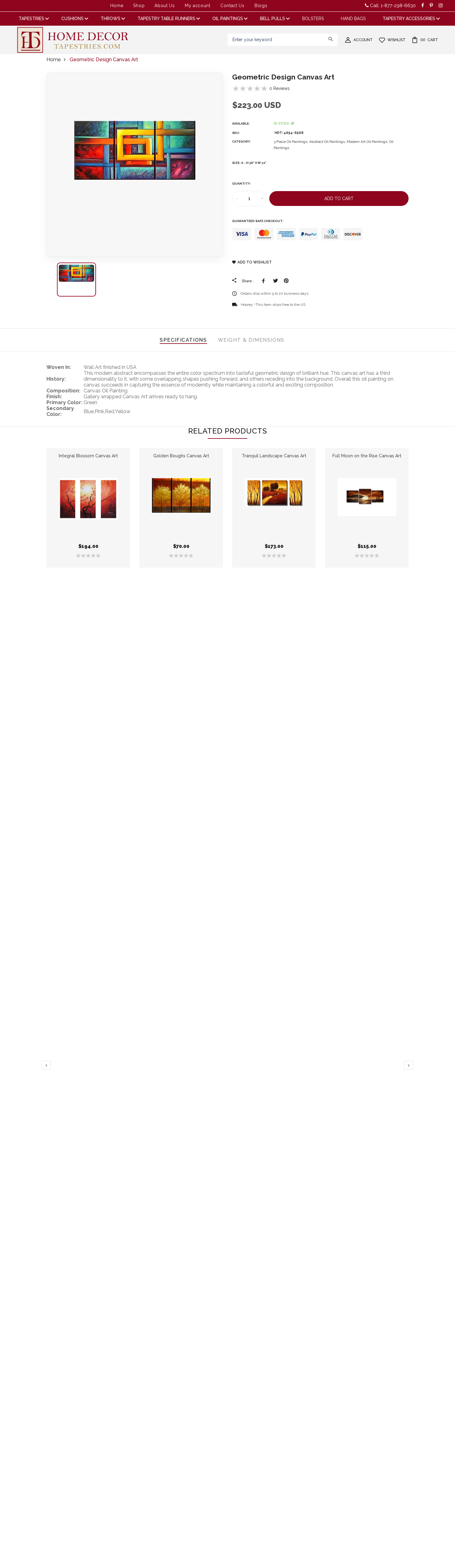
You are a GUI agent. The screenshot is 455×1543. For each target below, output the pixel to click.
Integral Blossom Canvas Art (88, 455)
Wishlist (396, 40)
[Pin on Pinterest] (286, 281)
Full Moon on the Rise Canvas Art (366, 455)
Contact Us (232, 5)
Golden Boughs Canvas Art (181, 455)
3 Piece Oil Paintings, (291, 141)
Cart (429, 40)
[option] (135, 165)
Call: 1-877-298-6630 (392, 5)
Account (363, 40)
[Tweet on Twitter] (275, 281)
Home (117, 5)
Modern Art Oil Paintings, (368, 141)
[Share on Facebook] (264, 281)
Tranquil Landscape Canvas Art (274, 455)
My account (197, 5)
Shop (139, 5)
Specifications (183, 340)
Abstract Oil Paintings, (328, 141)
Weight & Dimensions (251, 340)
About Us (164, 5)
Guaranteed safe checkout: (258, 221)
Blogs (260, 5)
